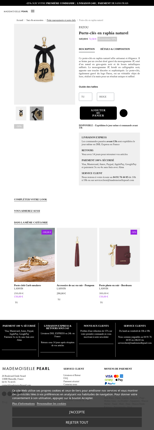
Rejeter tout (77, 422)
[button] (144, 11)
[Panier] (148, 11)
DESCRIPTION (87, 49)
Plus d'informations (23, 403)
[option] (16, 302)
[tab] (109, 87)
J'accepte (77, 412)
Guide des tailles (88, 86)
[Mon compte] (139, 11)
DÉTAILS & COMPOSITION (115, 49)
